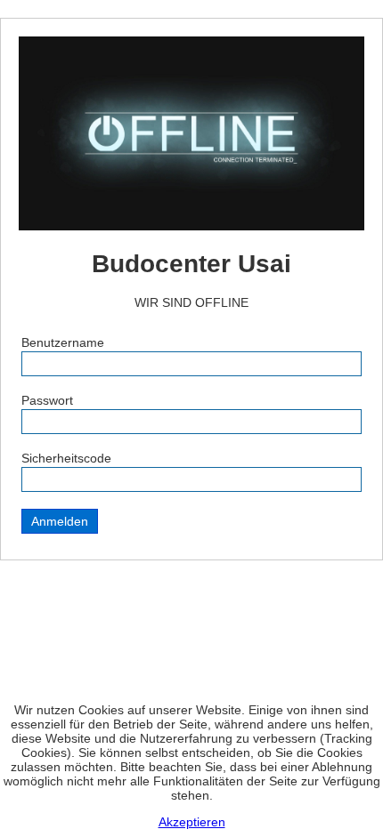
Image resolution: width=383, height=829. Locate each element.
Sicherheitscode (66, 458)
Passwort (47, 400)
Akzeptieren (192, 822)
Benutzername (62, 342)
